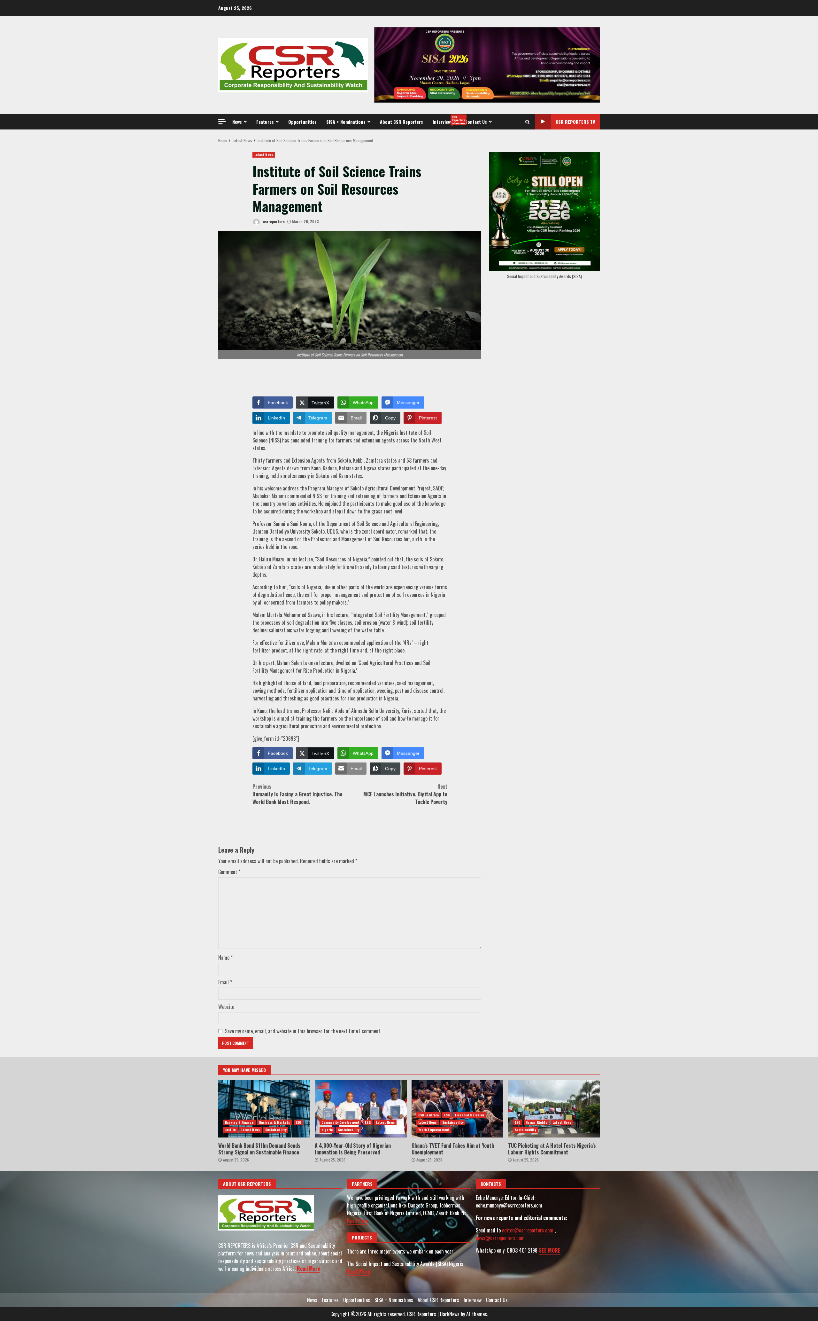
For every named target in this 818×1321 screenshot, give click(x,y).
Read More (308, 1268)
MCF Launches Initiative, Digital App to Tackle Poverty (405, 794)
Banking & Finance (239, 1122)
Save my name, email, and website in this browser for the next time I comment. (303, 1031)
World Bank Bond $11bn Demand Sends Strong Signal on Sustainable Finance (264, 1108)
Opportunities (302, 121)
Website (226, 1007)
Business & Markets (274, 1122)
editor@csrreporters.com (527, 1230)
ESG (298, 1122)
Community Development (340, 1122)
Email (225, 982)
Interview (446, 119)
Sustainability (275, 1129)
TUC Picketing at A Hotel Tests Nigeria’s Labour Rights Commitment (554, 1108)
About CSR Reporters (401, 121)
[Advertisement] (487, 64)
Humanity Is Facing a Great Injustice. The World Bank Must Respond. (297, 794)
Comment (229, 872)
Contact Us (476, 121)
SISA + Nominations (346, 121)
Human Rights (536, 1122)
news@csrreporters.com (500, 1238)
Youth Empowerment (434, 1129)
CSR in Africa (428, 1115)
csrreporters (273, 221)
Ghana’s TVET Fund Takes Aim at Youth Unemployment (457, 1108)
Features (265, 121)
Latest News (263, 154)
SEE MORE (549, 1250)
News (237, 121)
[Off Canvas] (222, 121)
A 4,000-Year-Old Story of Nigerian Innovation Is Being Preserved (360, 1108)
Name (225, 957)
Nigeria (327, 1129)
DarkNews (449, 1314)
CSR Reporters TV (575, 121)
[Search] (527, 122)
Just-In (230, 1129)
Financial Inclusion (469, 1115)
